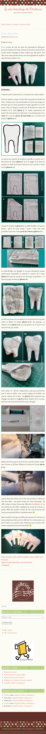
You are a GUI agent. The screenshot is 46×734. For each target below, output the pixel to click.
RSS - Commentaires (10, 633)
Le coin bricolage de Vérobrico (23, 9)
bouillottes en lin (38, 504)
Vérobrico (7, 695)
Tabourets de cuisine (10, 672)
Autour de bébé (34, 557)
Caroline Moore (39, 729)
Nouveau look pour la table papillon (14, 675)
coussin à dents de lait (13, 562)
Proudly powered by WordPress (12, 729)
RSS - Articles (8, 630)
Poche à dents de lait (9, 33)
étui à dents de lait (26, 562)
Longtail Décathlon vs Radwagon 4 (14, 683)
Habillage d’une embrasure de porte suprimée (18, 680)
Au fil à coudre (11, 557)
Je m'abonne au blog (7, 623)
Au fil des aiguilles (23, 557)
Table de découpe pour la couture (14, 678)
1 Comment (5, 565)
